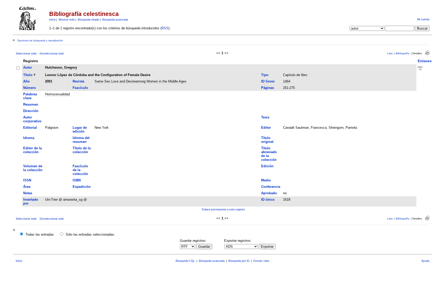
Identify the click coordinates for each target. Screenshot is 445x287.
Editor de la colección (32, 150)
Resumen (30, 104)
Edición (267, 166)
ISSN (27, 180)
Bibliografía (402, 53)
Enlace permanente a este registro (223, 209)
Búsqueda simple (88, 19)
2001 (48, 81)
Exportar (267, 246)
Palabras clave (30, 96)
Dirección (30, 111)
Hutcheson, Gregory (61, 67)
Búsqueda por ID (239, 260)
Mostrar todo (67, 19)
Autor (27, 67)
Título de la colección (82, 150)
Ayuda (425, 260)
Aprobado (269, 193)
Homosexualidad (57, 94)
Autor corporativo (32, 119)
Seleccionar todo (26, 53)
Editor (266, 127)
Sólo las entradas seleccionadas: (90, 234)
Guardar (204, 246)
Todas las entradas (39, 234)
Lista (390, 53)
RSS (164, 28)
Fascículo (80, 88)
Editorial (30, 127)
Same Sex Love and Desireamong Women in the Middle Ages (140, 81)
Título (27, 75)
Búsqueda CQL (185, 260)
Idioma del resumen (81, 140)
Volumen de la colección (32, 168)
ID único (268, 199)
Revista (78, 81)
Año (26, 81)
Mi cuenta (423, 19)
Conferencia (270, 187)
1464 (286, 81)
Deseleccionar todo (52, 53)
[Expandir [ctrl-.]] (14, 230)
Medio (266, 180)
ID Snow (268, 81)
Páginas (267, 88)
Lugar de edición (80, 129)
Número (29, 88)
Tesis (265, 117)
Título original (267, 140)
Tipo (264, 75)
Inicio (52, 19)
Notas (27, 193)
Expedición (82, 187)
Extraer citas (261, 260)
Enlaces (425, 61)
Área (26, 187)
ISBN (77, 180)
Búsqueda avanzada (115, 19)
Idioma (28, 138)
